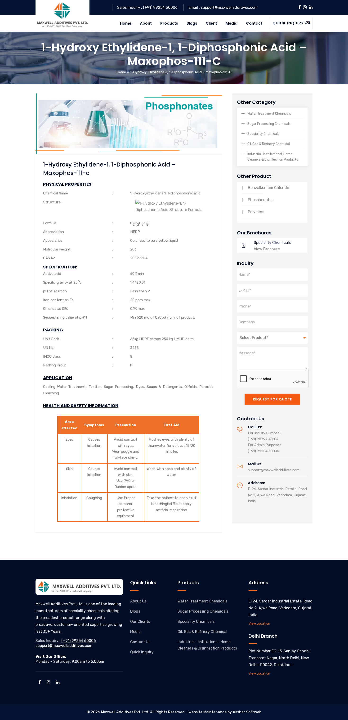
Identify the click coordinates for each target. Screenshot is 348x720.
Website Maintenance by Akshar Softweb (224, 712)
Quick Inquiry (142, 652)
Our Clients (140, 621)
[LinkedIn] (310, 7)
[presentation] (273, 379)
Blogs (135, 611)
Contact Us (140, 642)
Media (135, 631)
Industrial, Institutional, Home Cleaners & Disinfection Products (272, 157)
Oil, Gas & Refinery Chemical (268, 144)
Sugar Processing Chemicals (268, 124)
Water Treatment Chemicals (269, 114)
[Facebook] (299, 7)
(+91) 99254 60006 (263, 451)
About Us (138, 601)
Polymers (256, 212)
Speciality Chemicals (263, 134)
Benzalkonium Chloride (268, 187)
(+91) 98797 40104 (263, 439)
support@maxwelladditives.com (273, 470)
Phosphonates (260, 200)
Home (121, 72)
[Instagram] (305, 7)
